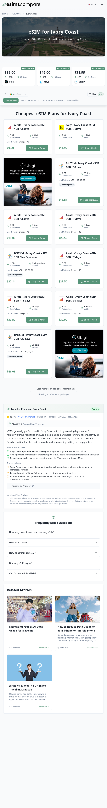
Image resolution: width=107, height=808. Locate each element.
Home (5, 13)
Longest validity (73, 100)
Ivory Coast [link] (31, 13)
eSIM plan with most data (53, 100)
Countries (16, 13)
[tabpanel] (53, 412)
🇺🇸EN (90, 4)
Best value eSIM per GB (30, 100)
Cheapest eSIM (11, 100)
